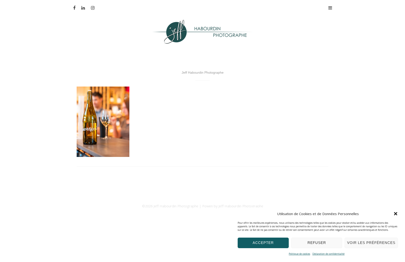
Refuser (317, 243)
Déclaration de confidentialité (328, 253)
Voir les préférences (371, 243)
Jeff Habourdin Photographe (176, 206)
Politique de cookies (299, 253)
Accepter (263, 243)
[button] (395, 213)
